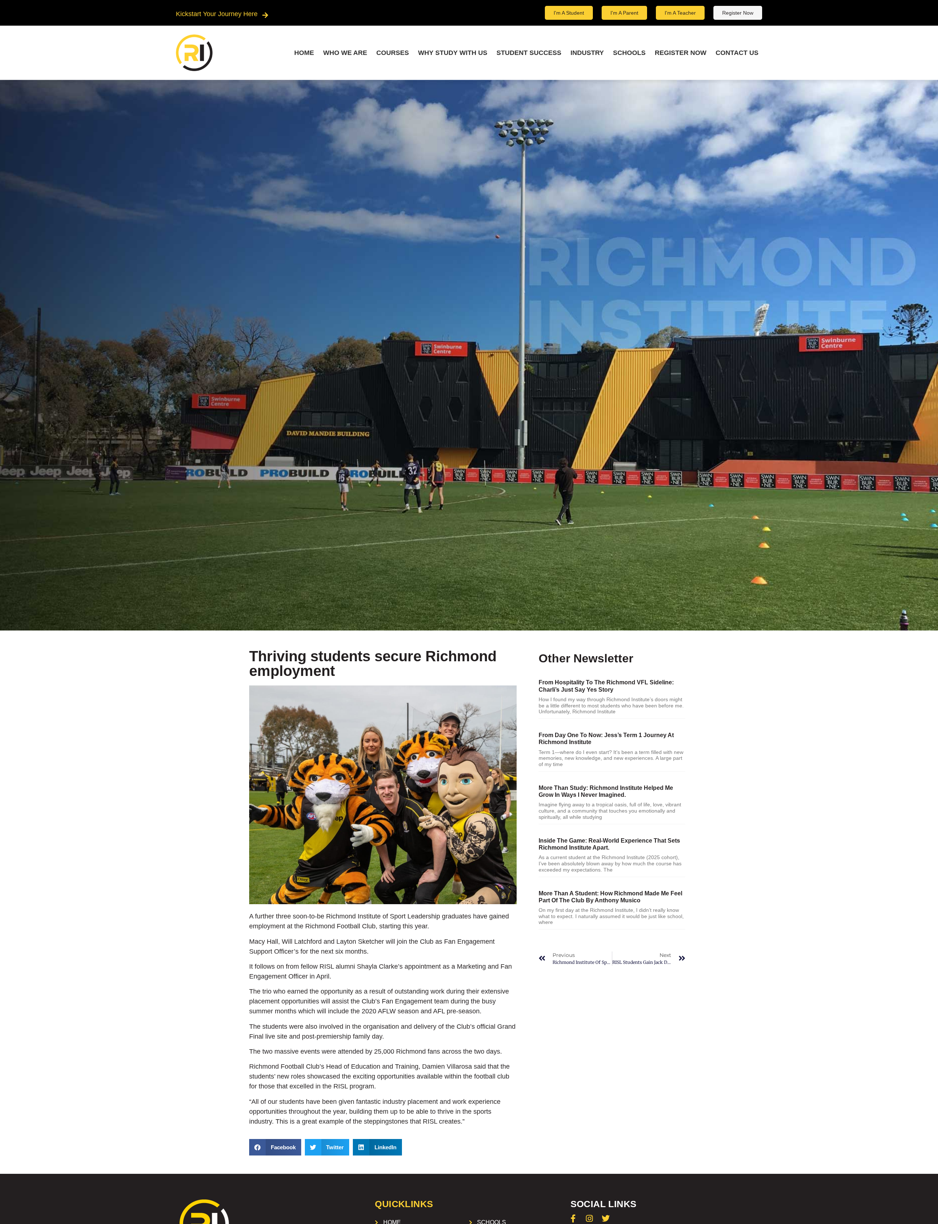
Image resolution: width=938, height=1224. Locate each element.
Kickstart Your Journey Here (217, 14)
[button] (275, 1147)
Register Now (680, 52)
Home (304, 52)
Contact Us (737, 52)
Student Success (528, 52)
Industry (587, 52)
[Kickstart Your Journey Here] (265, 15)
